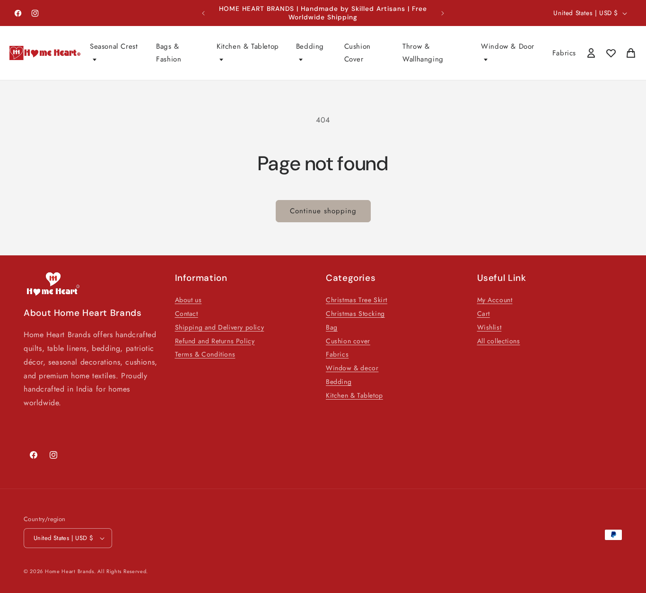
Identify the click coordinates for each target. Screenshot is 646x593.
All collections (498, 341)
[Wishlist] (611, 53)
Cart (483, 313)
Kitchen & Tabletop (248, 46)
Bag (332, 327)
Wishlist (489, 327)
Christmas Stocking (355, 313)
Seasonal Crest (114, 46)
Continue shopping (323, 211)
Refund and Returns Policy (215, 341)
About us (188, 300)
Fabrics (564, 53)
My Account (495, 300)
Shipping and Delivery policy (219, 327)
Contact (186, 313)
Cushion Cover (357, 52)
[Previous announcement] (203, 13)
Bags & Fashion (168, 52)
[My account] (591, 53)
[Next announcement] (442, 13)
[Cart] (631, 53)
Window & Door (507, 46)
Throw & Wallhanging (423, 52)
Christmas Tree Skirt (356, 300)
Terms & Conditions (205, 354)
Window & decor (352, 368)
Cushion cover (348, 341)
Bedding (310, 46)
